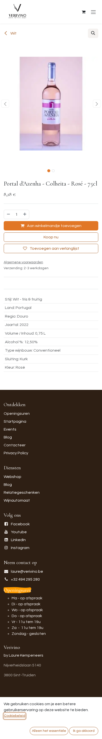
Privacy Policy (16, 453)
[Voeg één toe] (25, 214)
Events (10, 429)
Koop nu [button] (51, 237)
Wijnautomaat (17, 500)
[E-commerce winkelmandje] (83, 12)
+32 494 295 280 (25, 579)
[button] (93, 33)
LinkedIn (18, 540)
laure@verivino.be (27, 571)
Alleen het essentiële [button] (49, 731)
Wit (13, 33)
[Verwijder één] (8, 214)
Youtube (19, 532)
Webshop (12, 477)
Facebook (20, 524)
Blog (8, 437)
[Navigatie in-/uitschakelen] (93, 12)
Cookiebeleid (14, 716)
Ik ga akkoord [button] (84, 731)
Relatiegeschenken (22, 492)
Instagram (20, 548)
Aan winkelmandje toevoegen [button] (53, 226)
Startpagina (15, 421)
